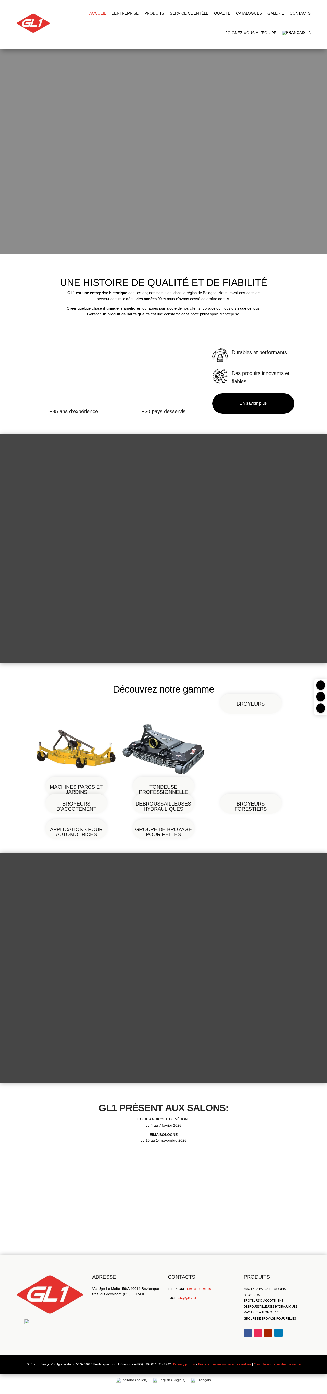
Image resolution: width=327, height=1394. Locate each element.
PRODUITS (154, 13)
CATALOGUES (249, 13)
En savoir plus (253, 403)
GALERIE (275, 13)
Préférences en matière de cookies (224, 1364)
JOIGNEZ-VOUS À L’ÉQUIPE (251, 33)
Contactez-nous (163, 1229)
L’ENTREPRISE (125, 13)
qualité (222, 13)
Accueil (97, 13)
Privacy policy (184, 1364)
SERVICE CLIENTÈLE (189, 13)
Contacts (300, 13)
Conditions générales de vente (277, 1364)
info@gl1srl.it (187, 1298)
